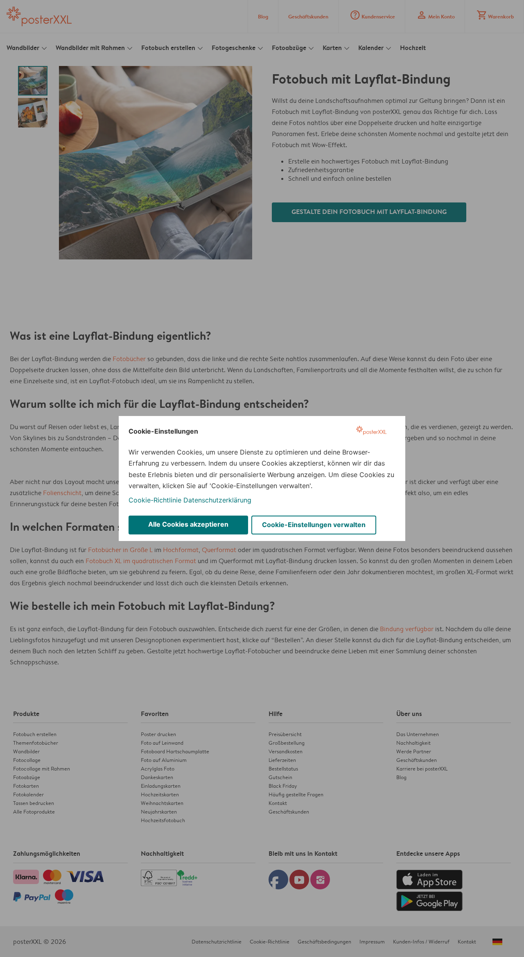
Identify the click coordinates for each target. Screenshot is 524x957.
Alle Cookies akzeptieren (188, 524)
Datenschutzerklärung (217, 500)
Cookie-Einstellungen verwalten (314, 525)
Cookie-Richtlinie (155, 500)
